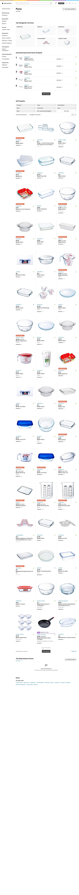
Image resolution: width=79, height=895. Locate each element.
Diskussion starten (71, 659)
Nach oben (74, 651)
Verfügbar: (32, 114)
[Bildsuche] (50, 3)
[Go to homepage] (6, 3)
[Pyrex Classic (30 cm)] (67, 298)
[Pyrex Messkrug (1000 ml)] (24, 463)
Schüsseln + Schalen (49, 682)
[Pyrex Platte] (46, 529)
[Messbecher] (67, 30)
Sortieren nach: (19, 114)
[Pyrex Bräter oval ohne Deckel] (67, 628)
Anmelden (61, 3)
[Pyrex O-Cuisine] (24, 594)
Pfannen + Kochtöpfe (65, 682)
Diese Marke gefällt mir (70, 9)
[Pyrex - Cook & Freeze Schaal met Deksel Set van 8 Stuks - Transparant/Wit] (46, 133)
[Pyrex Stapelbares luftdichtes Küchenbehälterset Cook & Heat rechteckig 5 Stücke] (24, 529)
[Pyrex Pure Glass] (24, 265)
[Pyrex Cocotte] (67, 529)
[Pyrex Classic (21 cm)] (46, 430)
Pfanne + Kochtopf (6, 38)
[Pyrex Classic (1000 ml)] (46, 72)
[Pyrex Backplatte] (24, 496)
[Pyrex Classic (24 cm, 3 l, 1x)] (67, 133)
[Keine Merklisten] (73, 3)
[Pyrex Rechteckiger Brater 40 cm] (24, 561)
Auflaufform (5, 35)
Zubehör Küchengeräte (5, 49)
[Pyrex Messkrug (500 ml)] (46, 58)
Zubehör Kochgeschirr (7, 43)
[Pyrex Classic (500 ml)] (46, 364)
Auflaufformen (19, 682)
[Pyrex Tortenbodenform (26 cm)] (46, 561)
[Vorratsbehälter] (46, 42)
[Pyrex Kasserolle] (46, 166)
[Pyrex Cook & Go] (24, 430)
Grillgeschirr (4, 65)
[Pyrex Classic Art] (67, 463)
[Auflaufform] (25, 36)
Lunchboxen (57, 682)
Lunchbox (4, 56)
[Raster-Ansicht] (72, 115)
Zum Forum (18, 660)
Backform (4, 23)
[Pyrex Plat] (24, 166)
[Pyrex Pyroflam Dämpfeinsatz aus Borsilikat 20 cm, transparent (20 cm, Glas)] (67, 594)
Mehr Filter (66, 111)
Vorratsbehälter (5, 59)
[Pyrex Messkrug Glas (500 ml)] (46, 496)
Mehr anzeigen (46, 93)
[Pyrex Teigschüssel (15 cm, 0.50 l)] (24, 628)
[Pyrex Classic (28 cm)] (46, 331)
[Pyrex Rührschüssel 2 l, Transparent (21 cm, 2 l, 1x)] (46, 594)
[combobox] (25, 114)
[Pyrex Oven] (67, 397)
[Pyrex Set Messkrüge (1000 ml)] (46, 298)
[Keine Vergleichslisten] (70, 3)
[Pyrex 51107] (46, 232)
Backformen (26, 682)
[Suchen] (17, 3)
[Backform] (46, 30)
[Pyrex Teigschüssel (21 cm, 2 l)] (24, 331)
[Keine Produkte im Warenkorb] (76, 3)
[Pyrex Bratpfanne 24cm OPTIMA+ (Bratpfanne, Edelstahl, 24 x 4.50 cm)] (46, 628)
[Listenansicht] (75, 115)
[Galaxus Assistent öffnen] (67, 3)
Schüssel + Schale (6, 29)
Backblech (4, 21)
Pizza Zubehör (5, 67)
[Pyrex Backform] (67, 364)
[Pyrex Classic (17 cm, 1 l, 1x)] (67, 199)
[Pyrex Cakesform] (46, 199)
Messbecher (5, 15)
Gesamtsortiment (6, 8)
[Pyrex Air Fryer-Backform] (24, 199)
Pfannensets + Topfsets (32, 684)
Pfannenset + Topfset (7, 40)
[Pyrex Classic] (46, 65)
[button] (76, 57)
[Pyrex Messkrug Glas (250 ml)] (67, 496)
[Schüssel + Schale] (67, 42)
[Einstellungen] (56, 3)
